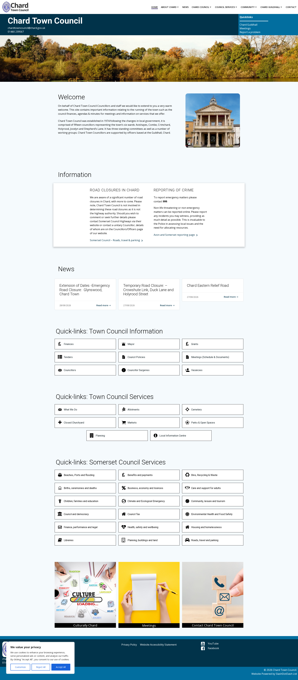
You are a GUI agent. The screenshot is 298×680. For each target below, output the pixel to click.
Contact (291, 7)
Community (248, 7)
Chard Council (200, 7)
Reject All (40, 667)
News (185, 7)
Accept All (61, 667)
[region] (40, 658)
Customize (20, 667)
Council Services (225, 7)
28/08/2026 (65, 305)
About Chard (168, 7)
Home (154, 7)
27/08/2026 (129, 305)
